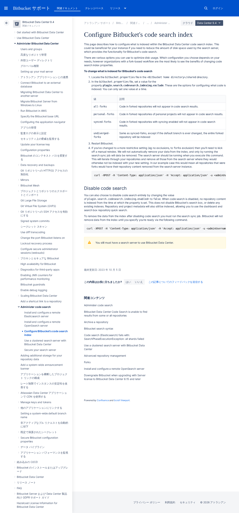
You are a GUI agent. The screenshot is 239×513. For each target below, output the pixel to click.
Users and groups (31, 49)
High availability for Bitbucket (38, 263)
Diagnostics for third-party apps (40, 269)
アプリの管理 (28, 127)
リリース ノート (26, 482)
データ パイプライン (33, 447)
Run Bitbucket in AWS (34, 110)
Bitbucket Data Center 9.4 (38, 22)
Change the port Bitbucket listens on (43, 237)
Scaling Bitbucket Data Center (39, 295)
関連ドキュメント (67, 8)
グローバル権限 (30, 65)
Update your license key (35, 144)
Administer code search (36, 306)
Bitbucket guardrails (33, 284)
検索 (206, 8)
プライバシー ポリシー (146, 502)
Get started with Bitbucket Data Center (40, 32)
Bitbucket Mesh (30, 185)
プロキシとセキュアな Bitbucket (40, 258)
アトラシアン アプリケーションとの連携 (44, 77)
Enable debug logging (34, 290)
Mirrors (25, 179)
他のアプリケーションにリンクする (41, 407)
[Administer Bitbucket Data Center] (148, 22)
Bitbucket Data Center (30, 476)
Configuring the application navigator (43, 121)
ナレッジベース (94, 8)
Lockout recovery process (36, 243)
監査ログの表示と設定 (33, 133)
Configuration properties (35, 150)
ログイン (218, 8)
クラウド (188, 22)
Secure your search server (40, 349)
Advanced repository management (105, 355)
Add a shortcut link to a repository (41, 301)
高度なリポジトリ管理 (33, 54)
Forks (87, 362)
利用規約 (170, 502)
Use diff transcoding (33, 232)
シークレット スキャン (34, 226)
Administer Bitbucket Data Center (38, 43)
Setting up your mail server (37, 71)
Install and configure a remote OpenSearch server (114, 368)
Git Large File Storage (34, 200)
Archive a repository (96, 322)
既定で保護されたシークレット (39, 432)
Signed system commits (35, 220)
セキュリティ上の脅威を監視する (40, 138)
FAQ (19, 488)
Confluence (103, 400)
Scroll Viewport (122, 400)
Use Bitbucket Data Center (33, 37)
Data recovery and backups (37, 164)
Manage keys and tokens (36, 402)
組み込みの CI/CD (27, 461)
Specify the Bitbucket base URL (40, 116)
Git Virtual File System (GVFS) (38, 206)
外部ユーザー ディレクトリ (36, 60)
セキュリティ (187, 502)
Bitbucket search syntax (98, 328)
